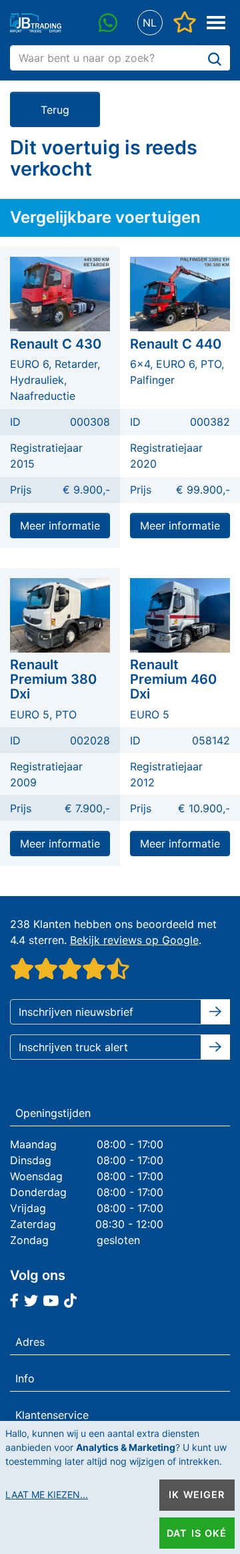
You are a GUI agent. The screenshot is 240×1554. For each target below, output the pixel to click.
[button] (149, 23)
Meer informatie (60, 525)
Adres (30, 1341)
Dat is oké (197, 1533)
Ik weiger (197, 1494)
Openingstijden (53, 1113)
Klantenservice (52, 1415)
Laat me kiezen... (46, 1494)
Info (25, 1378)
